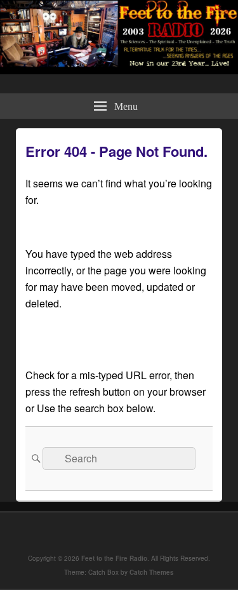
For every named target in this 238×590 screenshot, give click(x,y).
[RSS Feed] (164, 533)
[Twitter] (108, 533)
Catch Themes (151, 572)
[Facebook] (80, 533)
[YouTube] (136, 533)
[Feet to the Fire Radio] (119, 70)
